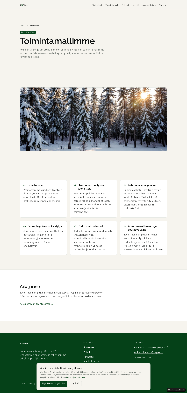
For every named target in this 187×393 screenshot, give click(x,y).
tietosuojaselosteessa (75, 377)
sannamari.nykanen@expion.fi (151, 348)
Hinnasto (88, 357)
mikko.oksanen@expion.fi (148, 352)
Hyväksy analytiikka (53, 384)
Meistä (136, 5)
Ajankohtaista (149, 5)
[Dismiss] (183, 389)
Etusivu (23, 26)
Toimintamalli (112, 5)
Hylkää (75, 384)
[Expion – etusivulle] (24, 343)
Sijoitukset (97, 5)
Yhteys (162, 5)
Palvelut (125, 5)
